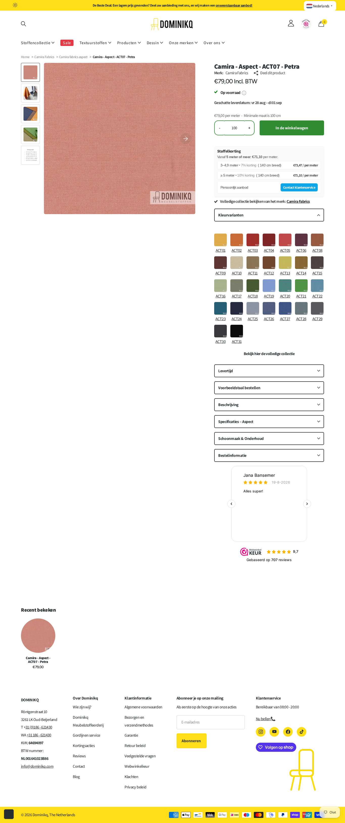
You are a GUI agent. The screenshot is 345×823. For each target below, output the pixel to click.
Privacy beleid (135, 787)
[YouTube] (274, 732)
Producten (127, 42)
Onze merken (181, 42)
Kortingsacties (84, 745)
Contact (79, 766)
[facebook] (288, 732)
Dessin (153, 42)
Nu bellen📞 (266, 718)
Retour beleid (135, 745)
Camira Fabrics (44, 57)
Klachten (131, 776)
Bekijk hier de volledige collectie (269, 354)
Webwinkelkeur (137, 766)
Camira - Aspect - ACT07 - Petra (38, 660)
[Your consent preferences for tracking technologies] (9, 814)
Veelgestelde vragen (140, 756)
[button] (185, 138)
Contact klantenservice (299, 187)
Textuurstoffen (93, 42)
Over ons (212, 42)
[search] (23, 24)
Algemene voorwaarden (143, 707)
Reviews (79, 756)
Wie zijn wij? (82, 707)
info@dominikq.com (37, 766)
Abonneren (192, 740)
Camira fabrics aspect (73, 57)
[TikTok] (301, 732)
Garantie (131, 735)
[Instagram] (260, 732)
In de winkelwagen (292, 128)
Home (25, 57)
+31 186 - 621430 (39, 735)
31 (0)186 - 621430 (39, 727)
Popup (244, 92)
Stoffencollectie (35, 42)
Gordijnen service (86, 735)
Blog (76, 776)
